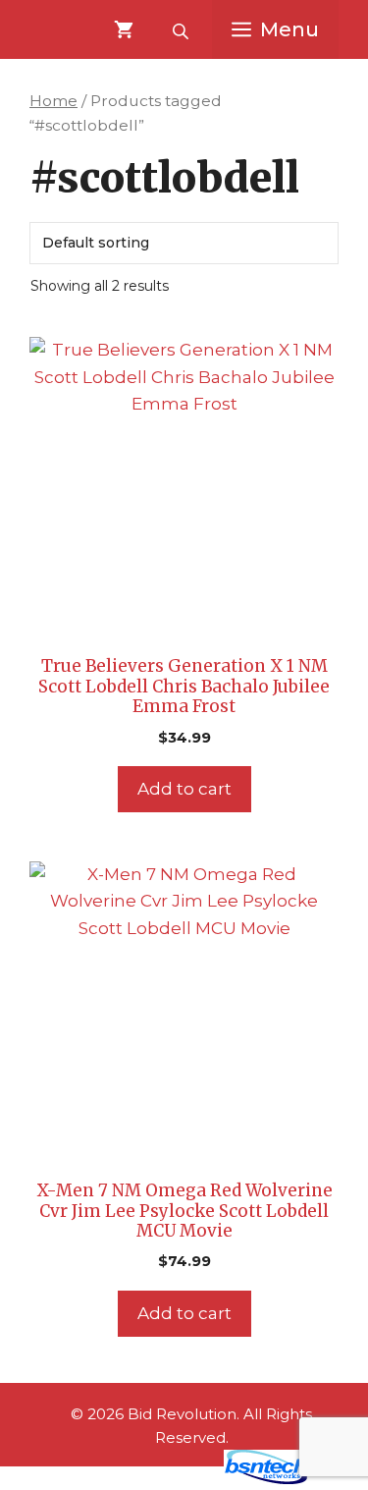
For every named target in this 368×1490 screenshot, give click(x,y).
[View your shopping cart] (123, 29)
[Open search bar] (182, 29)
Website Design (147, 1479)
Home (53, 100)
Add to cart (184, 789)
